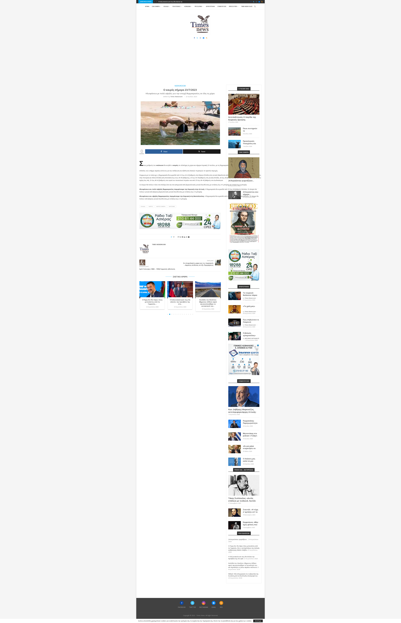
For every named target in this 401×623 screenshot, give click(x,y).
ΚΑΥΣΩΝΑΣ (172, 206)
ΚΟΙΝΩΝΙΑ (187, 6)
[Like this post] (175, 237)
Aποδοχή (258, 621)
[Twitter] (253, 1)
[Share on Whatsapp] (186, 237)
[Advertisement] (200, 63)
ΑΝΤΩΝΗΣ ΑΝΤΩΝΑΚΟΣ (252, 338)
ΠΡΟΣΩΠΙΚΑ (198, 6)
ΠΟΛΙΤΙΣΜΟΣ (176, 6)
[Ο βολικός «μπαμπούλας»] (234, 336)
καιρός (151, 206)
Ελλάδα (143, 206)
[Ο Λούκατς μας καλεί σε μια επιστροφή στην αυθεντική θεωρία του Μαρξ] (234, 462)
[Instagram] (256, 1)
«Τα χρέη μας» (249, 306)
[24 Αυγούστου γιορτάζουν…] (243, 167)
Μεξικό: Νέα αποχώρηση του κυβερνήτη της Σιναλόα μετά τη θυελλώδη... (208, 302)
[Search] (255, 6)
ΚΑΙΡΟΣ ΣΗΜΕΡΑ (160, 206)
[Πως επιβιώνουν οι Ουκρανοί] (234, 323)
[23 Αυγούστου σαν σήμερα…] (234, 195)
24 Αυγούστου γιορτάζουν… (241, 180)
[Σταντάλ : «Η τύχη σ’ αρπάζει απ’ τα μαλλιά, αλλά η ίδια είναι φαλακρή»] (234, 512)
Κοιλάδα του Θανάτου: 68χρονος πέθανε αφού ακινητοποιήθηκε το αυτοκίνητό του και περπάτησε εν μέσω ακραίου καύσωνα (242, 565)
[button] (154, 1)
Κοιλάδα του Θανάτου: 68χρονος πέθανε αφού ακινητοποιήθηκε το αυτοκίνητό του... (180, 303)
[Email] (259, 1)
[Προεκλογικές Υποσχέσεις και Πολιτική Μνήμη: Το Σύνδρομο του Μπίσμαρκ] (234, 144)
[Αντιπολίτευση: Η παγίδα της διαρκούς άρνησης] (243, 104)
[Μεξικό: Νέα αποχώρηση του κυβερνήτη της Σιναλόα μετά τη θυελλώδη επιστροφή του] (208, 289)
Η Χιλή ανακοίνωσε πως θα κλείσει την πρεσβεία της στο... (152, 302)
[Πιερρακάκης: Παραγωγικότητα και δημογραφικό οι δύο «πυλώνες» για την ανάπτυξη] (234, 424)
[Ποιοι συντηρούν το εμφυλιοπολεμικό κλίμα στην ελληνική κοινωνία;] (234, 131)
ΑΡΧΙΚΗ (147, 6)
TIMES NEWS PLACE (246, 6)
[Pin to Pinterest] (182, 237)
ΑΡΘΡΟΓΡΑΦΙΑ (210, 6)
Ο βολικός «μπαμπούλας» (249, 334)
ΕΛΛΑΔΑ (166, 6)
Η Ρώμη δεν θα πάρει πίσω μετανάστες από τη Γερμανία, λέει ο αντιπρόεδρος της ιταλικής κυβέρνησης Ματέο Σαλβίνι (243, 548)
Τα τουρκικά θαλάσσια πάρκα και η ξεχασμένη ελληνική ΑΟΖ (250, 296)
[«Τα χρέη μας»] (234, 309)
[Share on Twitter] (180, 237)
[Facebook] (194, 38)
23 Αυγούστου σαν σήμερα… (250, 193)
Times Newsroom (176, 97)
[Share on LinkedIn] (184, 237)
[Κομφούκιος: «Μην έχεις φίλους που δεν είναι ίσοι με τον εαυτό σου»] (234, 525)
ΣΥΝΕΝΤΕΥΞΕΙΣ (221, 6)
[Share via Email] (188, 237)
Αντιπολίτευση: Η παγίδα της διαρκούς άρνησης (242, 118)
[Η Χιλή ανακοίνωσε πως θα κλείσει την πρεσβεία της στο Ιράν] (152, 289)
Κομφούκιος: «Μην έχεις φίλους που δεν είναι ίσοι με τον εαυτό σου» (250, 525)
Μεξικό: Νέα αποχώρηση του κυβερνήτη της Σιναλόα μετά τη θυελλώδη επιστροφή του (243, 575)
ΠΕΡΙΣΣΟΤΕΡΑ (233, 6)
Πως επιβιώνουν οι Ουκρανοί (251, 321)
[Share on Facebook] (178, 237)
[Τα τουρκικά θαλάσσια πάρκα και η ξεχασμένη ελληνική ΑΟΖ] (234, 296)
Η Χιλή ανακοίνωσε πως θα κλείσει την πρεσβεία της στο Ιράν (241, 558)
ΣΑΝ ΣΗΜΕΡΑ (156, 6)
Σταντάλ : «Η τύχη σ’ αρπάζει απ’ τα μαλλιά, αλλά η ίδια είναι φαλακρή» (251, 513)
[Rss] (262, 1)
